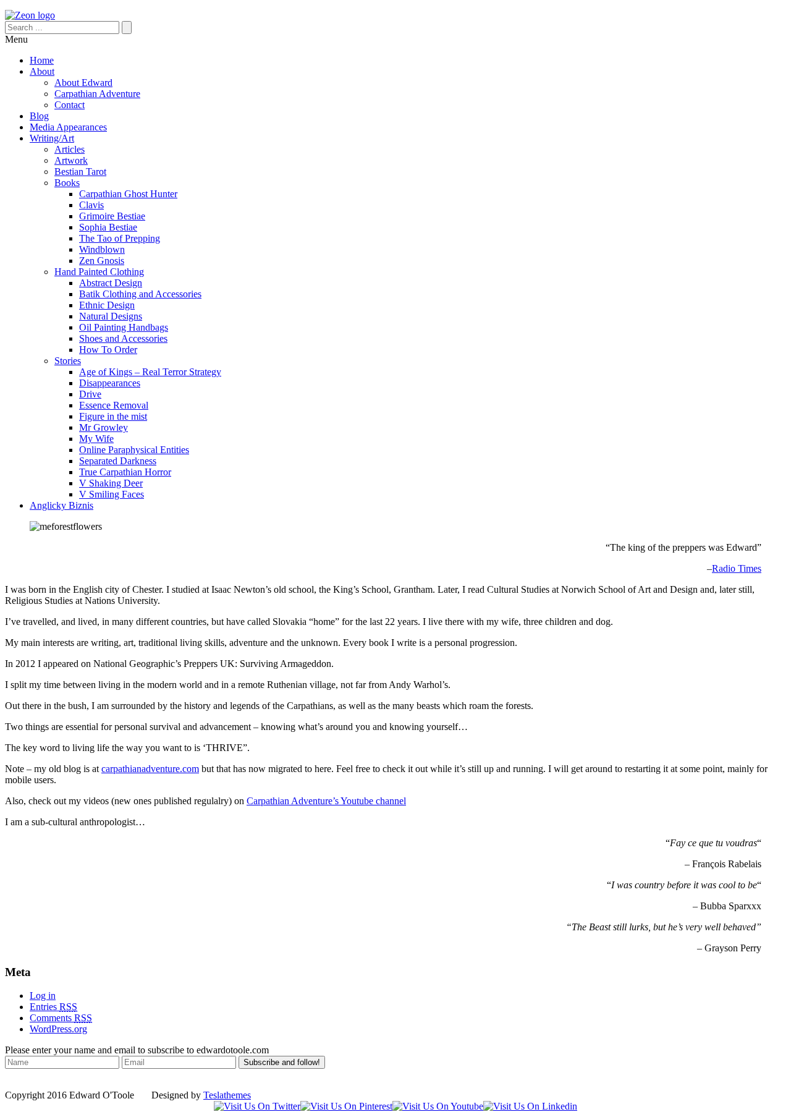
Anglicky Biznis (61, 505)
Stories (67, 360)
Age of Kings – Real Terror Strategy (150, 372)
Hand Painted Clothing (99, 271)
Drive (90, 394)
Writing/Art (52, 138)
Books (67, 182)
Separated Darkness (117, 461)
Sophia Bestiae (108, 227)
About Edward (83, 82)
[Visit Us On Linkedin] (530, 1106)
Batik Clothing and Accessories (140, 294)
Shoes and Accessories (123, 338)
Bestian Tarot (80, 171)
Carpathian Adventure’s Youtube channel (326, 801)
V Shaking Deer (111, 483)
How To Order (108, 349)
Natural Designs (110, 316)
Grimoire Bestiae (112, 216)
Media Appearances (68, 127)
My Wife (96, 438)
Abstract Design (110, 283)
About (42, 71)
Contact (69, 105)
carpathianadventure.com (150, 768)
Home (42, 60)
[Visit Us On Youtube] (437, 1106)
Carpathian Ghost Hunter (128, 194)
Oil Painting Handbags (123, 327)
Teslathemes (227, 1095)
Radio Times (736, 568)
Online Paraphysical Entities (134, 449)
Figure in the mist (113, 416)
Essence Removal (113, 405)
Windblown (102, 249)
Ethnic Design (107, 305)
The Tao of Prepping (119, 238)
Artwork (71, 160)
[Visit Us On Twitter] (257, 1106)
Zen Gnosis (101, 260)
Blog (39, 116)
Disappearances (109, 383)
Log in (43, 995)
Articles (69, 149)
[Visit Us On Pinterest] (346, 1106)
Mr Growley (103, 427)
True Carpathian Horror (125, 472)
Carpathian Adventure (97, 93)
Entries (53, 1006)
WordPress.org (58, 1029)
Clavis (91, 205)
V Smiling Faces (111, 494)
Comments (61, 1018)
